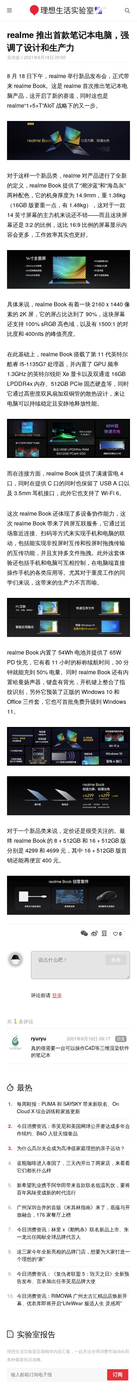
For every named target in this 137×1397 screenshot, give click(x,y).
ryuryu (38, 1038)
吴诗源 (14, 57)
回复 (121, 1038)
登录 (57, 995)
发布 (116, 960)
